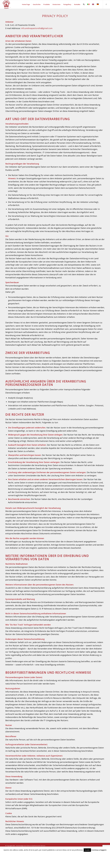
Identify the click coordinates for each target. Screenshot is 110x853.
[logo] (6, 4)
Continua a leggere (98, 850)
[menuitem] (26, 4)
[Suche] (84, 4)
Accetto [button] (87, 850)
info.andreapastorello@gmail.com (36, 28)
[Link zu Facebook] (106, 4)
